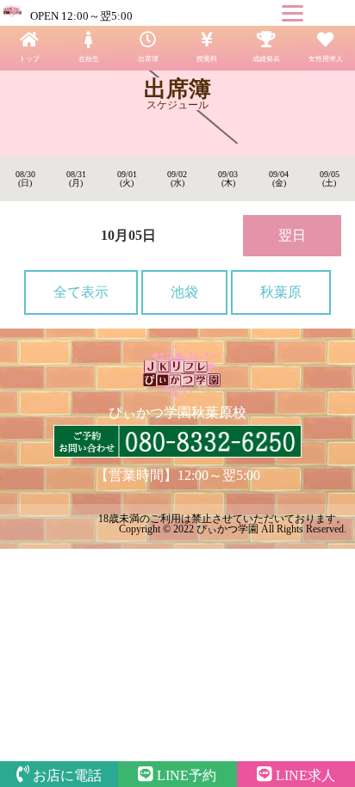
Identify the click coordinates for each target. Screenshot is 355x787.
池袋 (184, 292)
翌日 (292, 235)
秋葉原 (281, 292)
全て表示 (81, 292)
